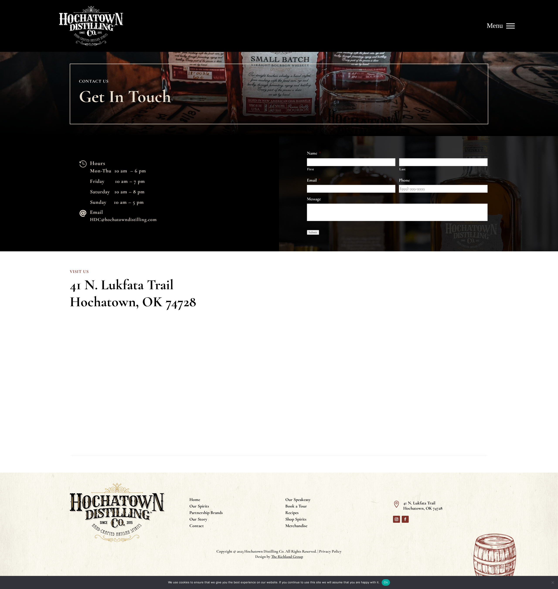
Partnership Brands (206, 513)
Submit (313, 232)
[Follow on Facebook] (405, 519)
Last (402, 169)
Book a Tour (296, 507)
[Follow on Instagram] (396, 519)
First (310, 169)
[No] (552, 582)
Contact (196, 526)
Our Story (198, 520)
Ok (386, 582)
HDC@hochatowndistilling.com (123, 219)
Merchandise (296, 526)
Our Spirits (199, 507)
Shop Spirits (295, 520)
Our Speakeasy (298, 500)
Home (194, 500)
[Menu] (510, 26)
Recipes (292, 513)
